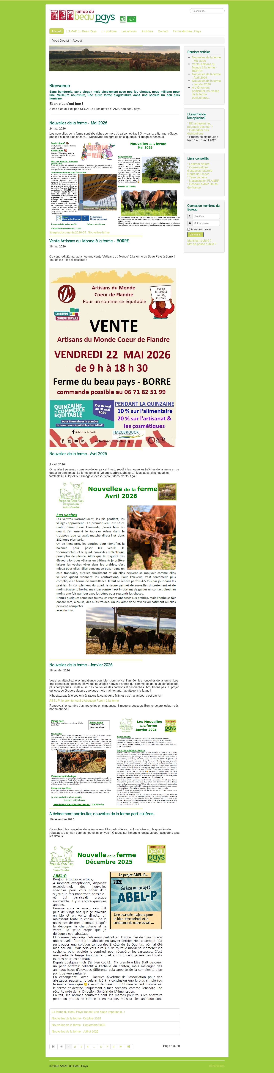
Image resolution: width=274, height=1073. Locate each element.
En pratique (109, 31)
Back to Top (217, 1066)
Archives (147, 31)
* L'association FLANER (203, 180)
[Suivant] (121, 1046)
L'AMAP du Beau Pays (81, 31)
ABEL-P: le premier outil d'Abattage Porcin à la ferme (84, 700)
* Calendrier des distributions (198, 131)
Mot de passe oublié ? (201, 244)
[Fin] (129, 1046)
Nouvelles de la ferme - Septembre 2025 (78, 1025)
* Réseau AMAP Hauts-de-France (202, 185)
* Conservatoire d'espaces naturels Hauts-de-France (199, 171)
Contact (163, 31)
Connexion (195, 234)
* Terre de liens (197, 177)
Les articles (129, 31)
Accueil (57, 31)
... (94, 1046)
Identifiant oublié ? (199, 240)
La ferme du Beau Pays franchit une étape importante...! (88, 1012)
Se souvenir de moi (200, 229)
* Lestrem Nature (198, 164)
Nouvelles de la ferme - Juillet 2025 (75, 1031)
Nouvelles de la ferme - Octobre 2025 (76, 1018)
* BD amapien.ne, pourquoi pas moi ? (200, 125)
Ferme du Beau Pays (187, 31)
